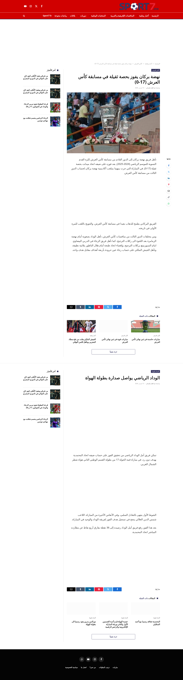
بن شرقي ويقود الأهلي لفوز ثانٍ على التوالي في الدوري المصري (35, 91)
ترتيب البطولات (104, 667)
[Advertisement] (91, 41)
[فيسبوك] (168, 165)
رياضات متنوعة (61, 15)
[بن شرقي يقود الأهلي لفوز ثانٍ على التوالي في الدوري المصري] (55, 79)
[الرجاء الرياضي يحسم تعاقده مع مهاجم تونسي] (55, 121)
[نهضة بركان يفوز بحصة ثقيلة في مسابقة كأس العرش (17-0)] (113, 122)
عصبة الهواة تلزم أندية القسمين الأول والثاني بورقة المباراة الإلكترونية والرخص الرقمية (115, 624)
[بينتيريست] (168, 184)
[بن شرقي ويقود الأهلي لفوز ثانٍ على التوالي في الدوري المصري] (55, 93)
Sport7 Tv (47, 15)
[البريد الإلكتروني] (168, 190)
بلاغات (72, 15)
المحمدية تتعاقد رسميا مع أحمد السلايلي (147, 623)
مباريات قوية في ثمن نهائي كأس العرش (115, 340)
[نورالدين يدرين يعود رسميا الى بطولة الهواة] (81, 608)
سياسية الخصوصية (71, 667)
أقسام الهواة (155, 371)
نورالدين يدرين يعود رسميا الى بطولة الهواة (84, 623)
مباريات (115, 667)
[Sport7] (134, 6)
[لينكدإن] (168, 178)
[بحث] (24, 16)
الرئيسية (155, 15)
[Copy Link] (168, 197)
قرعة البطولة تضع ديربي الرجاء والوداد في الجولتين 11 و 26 (36, 105)
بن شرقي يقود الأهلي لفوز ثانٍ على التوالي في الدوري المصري (35, 77)
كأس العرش (138, 64)
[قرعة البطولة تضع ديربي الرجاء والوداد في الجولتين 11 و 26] (55, 107)
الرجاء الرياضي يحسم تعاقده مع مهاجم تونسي (35, 119)
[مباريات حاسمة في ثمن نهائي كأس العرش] (145, 326)
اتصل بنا (84, 667)
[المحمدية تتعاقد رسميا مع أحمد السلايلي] (145, 608)
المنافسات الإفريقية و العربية (122, 15)
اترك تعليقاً (113, 352)
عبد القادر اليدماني (151, 88)
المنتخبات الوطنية (98, 15)
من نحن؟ (93, 667)
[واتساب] (168, 203)
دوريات (83, 15)
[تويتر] (168, 171)
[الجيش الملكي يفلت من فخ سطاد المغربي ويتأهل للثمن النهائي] (81, 326)
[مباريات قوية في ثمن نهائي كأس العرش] (113, 326)
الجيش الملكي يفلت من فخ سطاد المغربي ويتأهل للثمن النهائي (82, 340)
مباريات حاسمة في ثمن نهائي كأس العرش (146, 340)
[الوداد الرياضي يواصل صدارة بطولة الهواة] (113, 418)
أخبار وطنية (144, 15)
